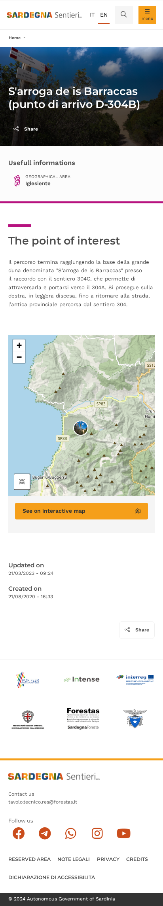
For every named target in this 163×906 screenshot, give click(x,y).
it (92, 14)
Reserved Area (29, 859)
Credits (137, 859)
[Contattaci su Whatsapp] (71, 833)
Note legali (73, 859)
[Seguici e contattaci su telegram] (45, 833)
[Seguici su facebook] (18, 833)
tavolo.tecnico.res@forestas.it (42, 802)
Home (15, 37)
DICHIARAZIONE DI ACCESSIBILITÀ (51, 877)
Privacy (108, 859)
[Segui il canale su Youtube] (124, 833)
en (104, 14)
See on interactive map (54, 511)
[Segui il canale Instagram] (97, 833)
